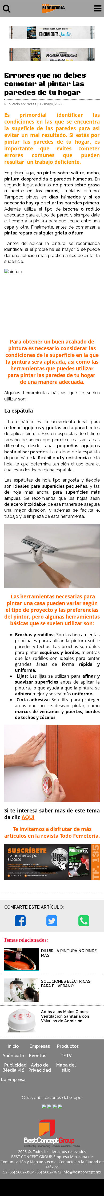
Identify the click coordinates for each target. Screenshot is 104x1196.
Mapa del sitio (66, 1068)
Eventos (37, 1055)
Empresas (40, 1046)
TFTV (66, 1055)
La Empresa (13, 1079)
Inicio (13, 1046)
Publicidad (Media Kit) (14, 1068)
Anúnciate (13, 1055)
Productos (68, 1046)
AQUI (28, 817)
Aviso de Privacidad (40, 1068)
